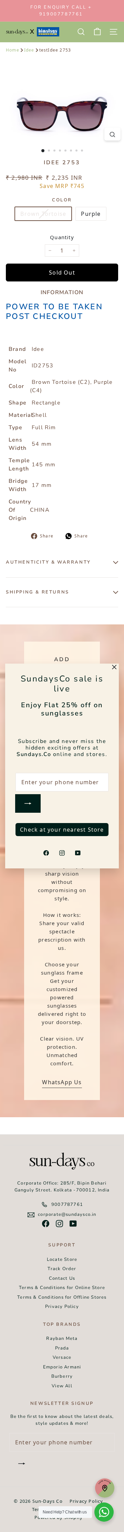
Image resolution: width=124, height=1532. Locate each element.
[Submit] (28, 803)
